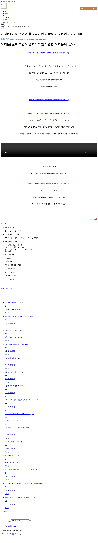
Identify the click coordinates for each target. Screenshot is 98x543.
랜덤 (6, 19)
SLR (6, 15)
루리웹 (7, 17)
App (19, 534)
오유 (6, 13)
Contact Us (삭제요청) (9, 534)
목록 (7, 288)
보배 (6, 11)
